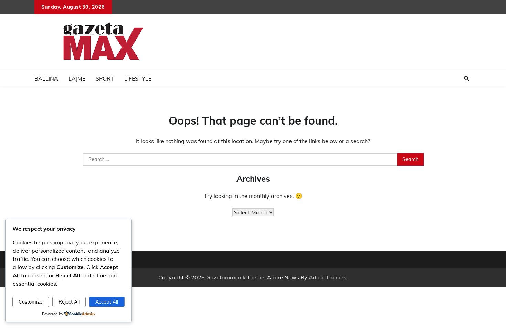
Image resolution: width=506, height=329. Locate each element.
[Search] (466, 78)
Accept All (106, 302)
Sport (105, 78)
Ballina (46, 78)
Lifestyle (137, 78)
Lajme (76, 78)
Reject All (69, 302)
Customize (30, 302)
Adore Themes (327, 277)
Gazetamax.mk (225, 277)
